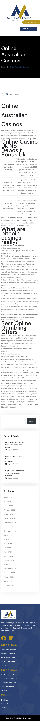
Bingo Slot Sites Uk (8, 407)
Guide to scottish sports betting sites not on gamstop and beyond (15, 459)
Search (31, 421)
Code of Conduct (7, 687)
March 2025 (8, 556)
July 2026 (7, 502)
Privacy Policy (6, 704)
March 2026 (8, 506)
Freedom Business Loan (9, 679)
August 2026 (8, 498)
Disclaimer (5, 700)
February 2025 (9, 560)
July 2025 (7, 539)
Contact (4, 665)
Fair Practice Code (8, 658)
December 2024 (10, 569)
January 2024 (9, 577)
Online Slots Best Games (11, 277)
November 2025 (10, 523)
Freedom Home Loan (8, 683)
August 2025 (8, 535)
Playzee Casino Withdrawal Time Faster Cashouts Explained (14, 473)
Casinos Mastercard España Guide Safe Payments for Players (14, 444)
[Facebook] (3, 638)
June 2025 (8, 544)
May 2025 (7, 548)
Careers (4, 690)
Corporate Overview (8, 650)
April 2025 (8, 552)
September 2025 (10, 531)
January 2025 (9, 565)
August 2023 (8, 581)
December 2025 (10, 518)
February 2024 (9, 573)
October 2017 (9, 585)
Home (3, 67)
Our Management (7, 675)
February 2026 (9, 510)
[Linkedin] (11, 638)
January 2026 (9, 514)
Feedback (4, 708)
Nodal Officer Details (8, 661)
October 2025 (9, 527)
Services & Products (8, 654)
